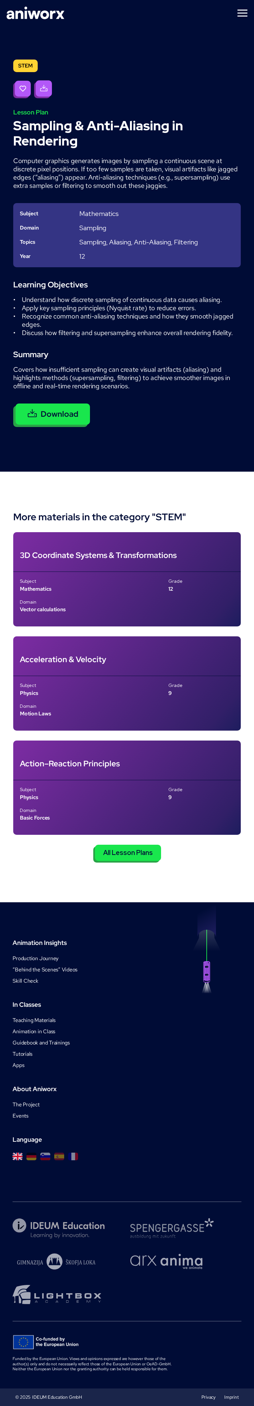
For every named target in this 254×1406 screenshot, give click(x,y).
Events (20, 1115)
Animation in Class (34, 1031)
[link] (127, 579)
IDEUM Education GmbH (57, 1397)
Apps (18, 1065)
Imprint (231, 1397)
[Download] (43, 89)
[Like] (22, 89)
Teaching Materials (34, 1020)
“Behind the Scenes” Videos (45, 969)
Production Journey (36, 958)
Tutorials (22, 1053)
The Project (26, 1104)
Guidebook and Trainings (41, 1042)
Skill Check (25, 980)
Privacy (208, 1397)
